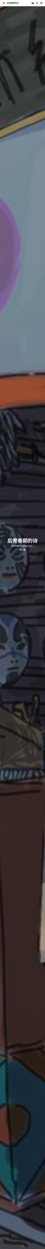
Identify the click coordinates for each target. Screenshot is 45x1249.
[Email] (24, 549)
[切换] (41, 3)
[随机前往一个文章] (32, 3)
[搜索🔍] (37, 3)
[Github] (20, 549)
